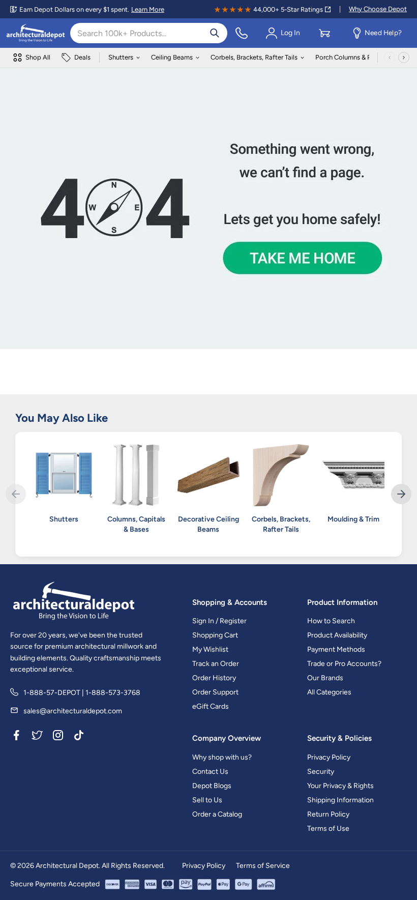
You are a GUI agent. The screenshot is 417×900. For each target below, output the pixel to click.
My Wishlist (210, 649)
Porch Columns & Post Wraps (358, 57)
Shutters (120, 57)
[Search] (214, 33)
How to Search (331, 621)
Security (320, 771)
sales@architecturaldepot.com (72, 711)
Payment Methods (336, 649)
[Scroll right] (403, 57)
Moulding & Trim (353, 519)
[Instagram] (58, 737)
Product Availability (337, 635)
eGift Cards (210, 706)
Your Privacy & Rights (340, 785)
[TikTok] (79, 737)
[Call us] (241, 33)
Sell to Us (207, 800)
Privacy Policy (328, 757)
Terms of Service (263, 865)
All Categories (329, 692)
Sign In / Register (219, 621)
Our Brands (325, 678)
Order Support (215, 692)
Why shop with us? (222, 757)
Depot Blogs (211, 785)
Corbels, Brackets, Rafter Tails (254, 57)
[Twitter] (37, 737)
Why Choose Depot (378, 9)
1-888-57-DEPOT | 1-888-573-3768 (81, 692)
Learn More (147, 9)
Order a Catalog (217, 814)
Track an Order (215, 663)
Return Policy (328, 814)
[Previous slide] (16, 494)
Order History (214, 678)
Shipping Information (340, 800)
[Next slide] (401, 494)
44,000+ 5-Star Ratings (288, 9)
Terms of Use (328, 828)
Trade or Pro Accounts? (344, 663)
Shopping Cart (215, 635)
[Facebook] (16, 737)
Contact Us (210, 771)
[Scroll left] (389, 57)
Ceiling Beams (172, 57)
